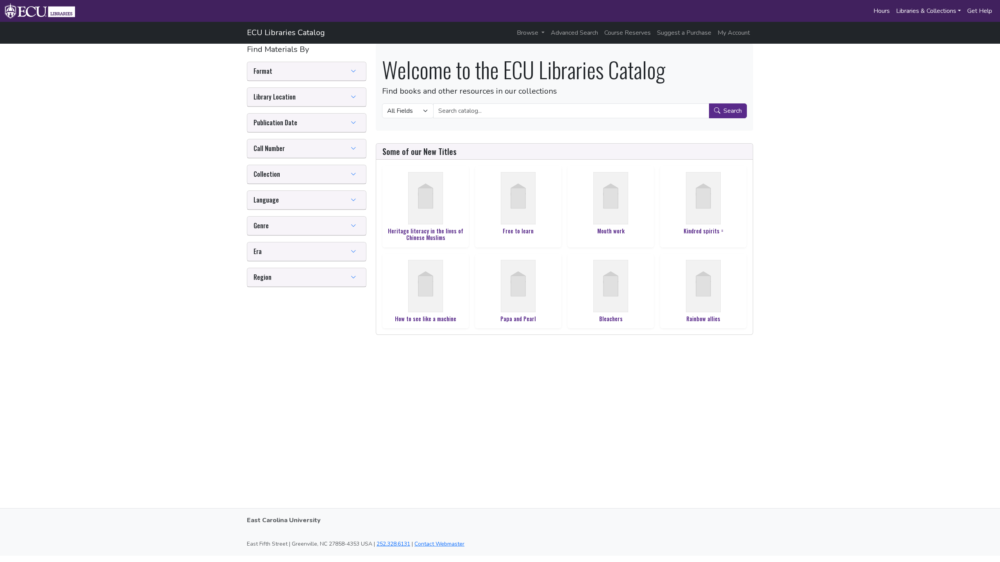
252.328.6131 (393, 544)
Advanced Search (574, 32)
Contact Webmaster (439, 544)
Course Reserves (627, 32)
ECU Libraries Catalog (286, 32)
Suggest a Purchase (684, 32)
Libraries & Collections (926, 11)
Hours (881, 11)
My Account (734, 32)
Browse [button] (528, 32)
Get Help (979, 11)
